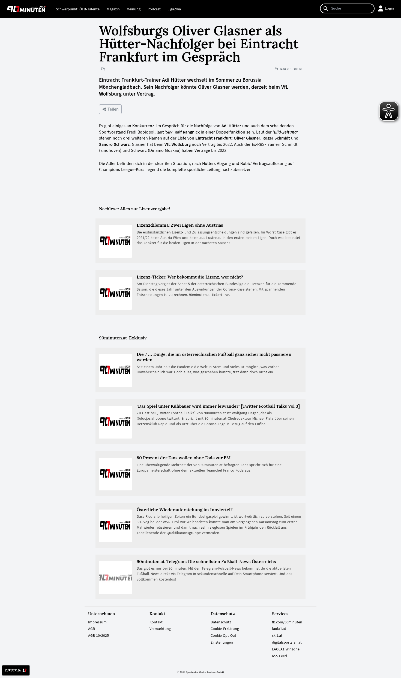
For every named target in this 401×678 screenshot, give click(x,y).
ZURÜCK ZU (13, 670)
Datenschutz (221, 622)
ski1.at (277, 635)
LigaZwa (174, 9)
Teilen (112, 109)
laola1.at (279, 628)
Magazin (113, 9)
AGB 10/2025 (98, 635)
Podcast (154, 9)
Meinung (133, 9)
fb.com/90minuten (287, 622)
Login (389, 8)
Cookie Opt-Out (223, 635)
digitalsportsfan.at (287, 642)
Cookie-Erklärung (225, 628)
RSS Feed (279, 656)
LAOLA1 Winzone (286, 649)
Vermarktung (160, 628)
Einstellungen (222, 642)
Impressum (97, 622)
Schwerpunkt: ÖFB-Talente (78, 9)
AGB (91, 628)
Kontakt (156, 622)
